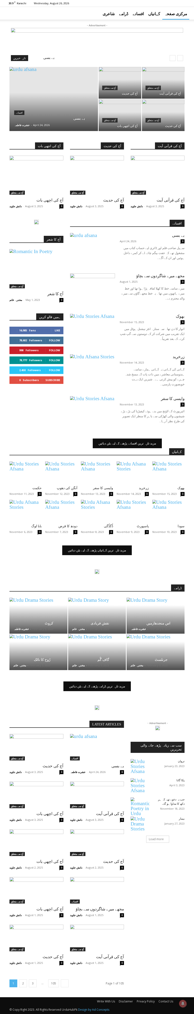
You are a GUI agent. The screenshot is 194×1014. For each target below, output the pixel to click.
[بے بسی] (53, 105)
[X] (177, 3)
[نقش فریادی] (97, 615)
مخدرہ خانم (15, 300)
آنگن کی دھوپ (67, 488)
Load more (156, 839)
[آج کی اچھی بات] (120, 115)
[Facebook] (146, 3)
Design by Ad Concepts (93, 1010)
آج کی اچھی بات (49, 200)
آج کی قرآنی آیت (171, 200)
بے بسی (48, 58)
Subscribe (52, 380)
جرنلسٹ (161, 660)
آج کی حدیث (113, 200)
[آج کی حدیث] (120, 83)
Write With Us (106, 1001)
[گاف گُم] (97, 652)
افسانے (138, 14)
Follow (54, 340)
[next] (180, 58)
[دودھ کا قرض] (61, 511)
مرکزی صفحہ (175, 14)
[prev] (173, 58)
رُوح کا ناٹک (42, 660)
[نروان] (140, 766)
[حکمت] (25, 472)
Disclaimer (126, 1001)
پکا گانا (180, 780)
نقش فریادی (100, 623)
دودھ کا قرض (67, 526)
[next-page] (65, 983)
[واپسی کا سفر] (92, 411)
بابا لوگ (36, 526)
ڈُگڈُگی (108, 526)
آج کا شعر (55, 294)
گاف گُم (103, 660)
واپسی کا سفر (173, 398)
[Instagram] (154, 3)
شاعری (109, 14)
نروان (181, 761)
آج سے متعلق (110, 88)
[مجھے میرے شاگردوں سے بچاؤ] (92, 288)
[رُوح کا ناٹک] (38, 652)
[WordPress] (185, 3)
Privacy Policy (146, 1001)
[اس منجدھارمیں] (156, 615)
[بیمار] (140, 823)
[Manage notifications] (183, 1003)
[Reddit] (170, 3)
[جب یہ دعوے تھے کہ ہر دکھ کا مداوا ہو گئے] (140, 806)
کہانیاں (154, 14)
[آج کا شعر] (36, 268)
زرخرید (179, 357)
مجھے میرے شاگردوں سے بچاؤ (160, 276)
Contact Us (166, 1001)
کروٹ (49, 623)
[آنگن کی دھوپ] (61, 472)
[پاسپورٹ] (133, 511)
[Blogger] (138, 3)
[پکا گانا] (140, 785)
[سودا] (168, 511)
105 (53, 983)
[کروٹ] (38, 615)
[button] (188, 13)
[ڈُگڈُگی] (97, 511)
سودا (181, 526)
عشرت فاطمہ (22, 125)
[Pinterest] (162, 3)
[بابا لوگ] (25, 511)
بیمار (182, 818)
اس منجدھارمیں (158, 623)
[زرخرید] (92, 369)
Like (57, 330)
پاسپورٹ (143, 526)
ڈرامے (123, 14)
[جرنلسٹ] (156, 652)
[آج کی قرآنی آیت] (163, 83)
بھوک (180, 316)
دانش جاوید (15, 206)
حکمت (37, 488)
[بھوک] (92, 329)
